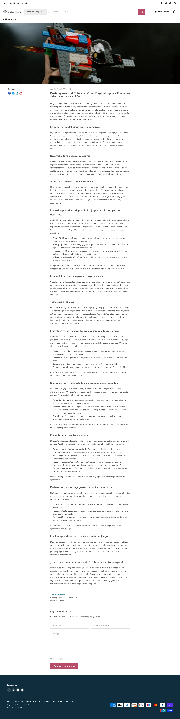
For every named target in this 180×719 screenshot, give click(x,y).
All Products (9, 19)
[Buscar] (141, 12)
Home (5, 3)
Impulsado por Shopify (15, 707)
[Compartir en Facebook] (9, 93)
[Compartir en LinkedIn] (17, 93)
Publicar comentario (64, 666)
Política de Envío (49, 702)
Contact (20, 3)
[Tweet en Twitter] (13, 93)
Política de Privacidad (15, 702)
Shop (27, 3)
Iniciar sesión (163, 11)
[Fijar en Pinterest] (20, 93)
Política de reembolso (33, 702)
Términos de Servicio (65, 702)
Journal (12, 3)
